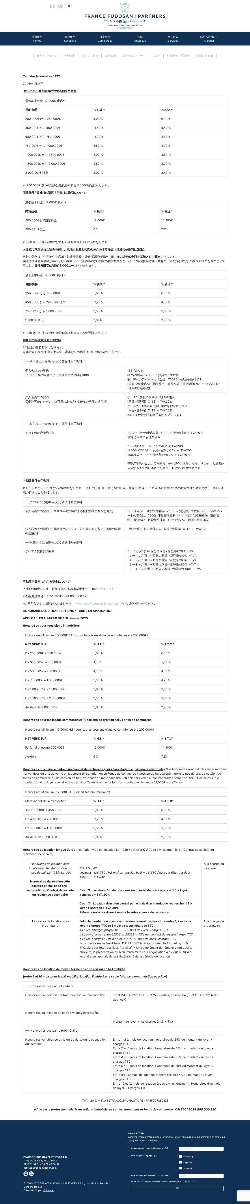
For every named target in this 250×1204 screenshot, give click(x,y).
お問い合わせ (205, 56)
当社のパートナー (134, 56)
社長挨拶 (69, 56)
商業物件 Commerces (105, 38)
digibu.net (48, 1190)
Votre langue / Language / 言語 (144, 1156)
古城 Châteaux (140, 38)
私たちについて (47, 56)
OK (177, 1188)
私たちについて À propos (209, 38)
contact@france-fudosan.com (40, 1167)
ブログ (156, 56)
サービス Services (173, 38)
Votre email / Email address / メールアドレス (150, 1175)
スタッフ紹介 (89, 56)
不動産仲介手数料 (178, 56)
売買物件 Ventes (37, 38)
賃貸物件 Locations (70, 38)
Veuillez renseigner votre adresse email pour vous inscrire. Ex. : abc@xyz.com (163, 1181)
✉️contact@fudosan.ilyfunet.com (97, 603)
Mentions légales (32, 1186)
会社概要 (110, 56)
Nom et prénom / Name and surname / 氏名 (150, 1148)
